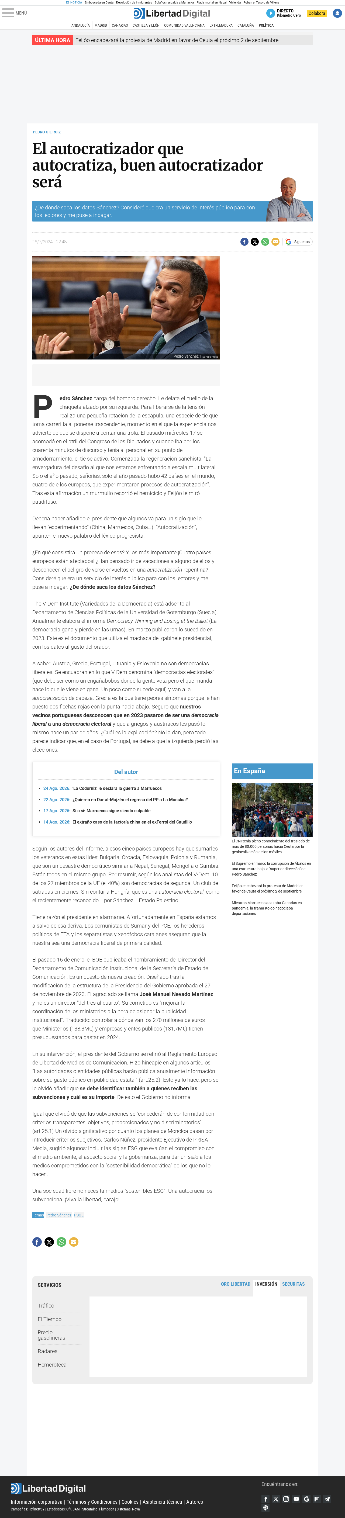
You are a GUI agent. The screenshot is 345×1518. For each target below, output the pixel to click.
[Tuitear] (255, 242)
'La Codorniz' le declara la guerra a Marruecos (102, 788)
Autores (194, 1502)
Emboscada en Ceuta (99, 2)
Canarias (120, 25)
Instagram (286, 1499)
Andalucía (80, 25)
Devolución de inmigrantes (134, 2)
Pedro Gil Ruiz (47, 132)
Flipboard (317, 1499)
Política (266, 25)
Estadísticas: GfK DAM (63, 1509)
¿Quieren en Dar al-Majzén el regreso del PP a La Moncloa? (115, 799)
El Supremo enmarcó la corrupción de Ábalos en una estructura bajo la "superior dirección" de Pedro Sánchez (271, 869)
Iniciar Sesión (337, 13)
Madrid (101, 25)
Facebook (265, 1499)
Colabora (317, 13)
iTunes (265, 1508)
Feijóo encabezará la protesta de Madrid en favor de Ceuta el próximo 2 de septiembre (176, 40)
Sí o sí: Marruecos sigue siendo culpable (97, 810)
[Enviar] (265, 242)
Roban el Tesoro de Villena (261, 2)
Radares (47, 1351)
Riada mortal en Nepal (211, 2)
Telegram (327, 1499)
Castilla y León (146, 25)
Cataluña (245, 25)
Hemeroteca (52, 1364)
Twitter (276, 1499)
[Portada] (172, 13)
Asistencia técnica (162, 1502)
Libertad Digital (136, 1488)
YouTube (296, 1499)
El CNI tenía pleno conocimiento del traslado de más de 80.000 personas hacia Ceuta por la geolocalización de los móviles (271, 847)
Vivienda (235, 2)
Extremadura (221, 25)
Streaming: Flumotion (98, 1509)
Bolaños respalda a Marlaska (174, 2)
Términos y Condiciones (92, 1502)
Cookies (130, 1502)
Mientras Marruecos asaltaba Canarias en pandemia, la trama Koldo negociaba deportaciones (267, 908)
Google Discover (306, 1499)
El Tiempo (49, 1319)
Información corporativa (37, 1502)
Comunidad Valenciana (184, 25)
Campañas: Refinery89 (27, 1509)
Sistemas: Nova (128, 1509)
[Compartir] (244, 242)
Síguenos (302, 242)
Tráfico (46, 1305)
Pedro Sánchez (58, 1215)
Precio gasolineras (51, 1335)
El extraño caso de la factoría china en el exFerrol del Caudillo (117, 822)
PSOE (79, 1215)
